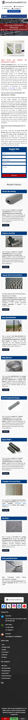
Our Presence (5, 652)
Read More (5, 225)
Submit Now (14, 175)
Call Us (5, 718)
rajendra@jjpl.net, (9, 636)
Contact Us (4, 654)
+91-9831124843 (7, 6)
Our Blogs (4, 657)
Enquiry (22, 718)
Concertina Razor (6, 678)
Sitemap (4, 649)
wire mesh (12, 88)
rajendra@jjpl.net (20, 6)
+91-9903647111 (9, 630)
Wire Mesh (4, 665)
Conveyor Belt (5, 673)
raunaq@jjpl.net (17, 8)
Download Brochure (14, 11)
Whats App (14, 718)
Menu (5, 16)
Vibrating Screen (6, 670)
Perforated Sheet (6, 668)
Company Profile (6, 647)
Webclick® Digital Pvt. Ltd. (9, 712)
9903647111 (6, 8)
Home (3, 29)
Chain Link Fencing (6, 675)
